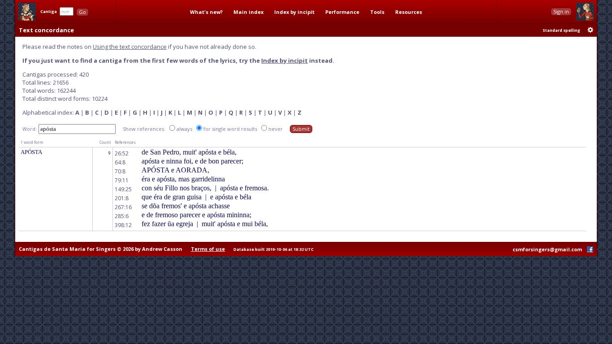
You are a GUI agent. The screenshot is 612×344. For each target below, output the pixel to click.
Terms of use (208, 248)
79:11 (122, 180)
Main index (248, 12)
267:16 (123, 207)
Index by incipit (294, 12)
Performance (342, 12)
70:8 (120, 171)
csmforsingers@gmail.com (547, 249)
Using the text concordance (130, 47)
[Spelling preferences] (590, 30)
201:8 (122, 198)
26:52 (122, 153)
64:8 (120, 162)
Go (82, 12)
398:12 (123, 225)
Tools (377, 12)
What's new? (206, 12)
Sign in (561, 11)
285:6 (122, 216)
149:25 (123, 189)
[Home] (27, 12)
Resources (408, 12)
